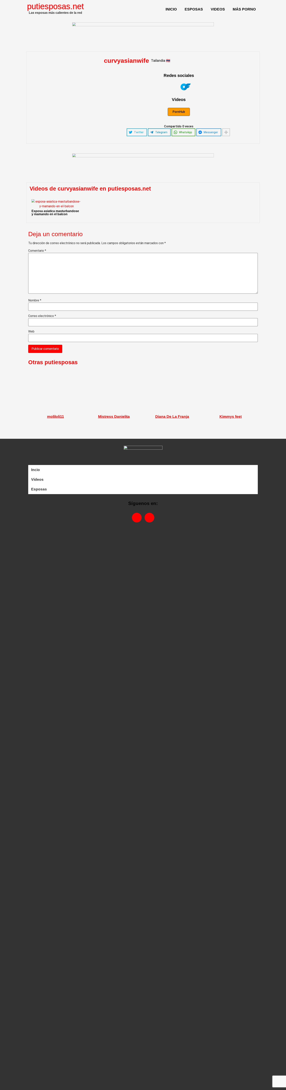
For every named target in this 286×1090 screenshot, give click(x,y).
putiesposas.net (55, 6)
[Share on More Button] (226, 132)
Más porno (244, 9)
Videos (218, 9)
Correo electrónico (42, 316)
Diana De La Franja (172, 416)
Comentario (37, 250)
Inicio (171, 9)
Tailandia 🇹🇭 (160, 61)
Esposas (194, 9)
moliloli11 (55, 416)
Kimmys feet (230, 416)
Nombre (34, 300)
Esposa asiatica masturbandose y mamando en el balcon (55, 212)
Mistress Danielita (114, 416)
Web (31, 331)
